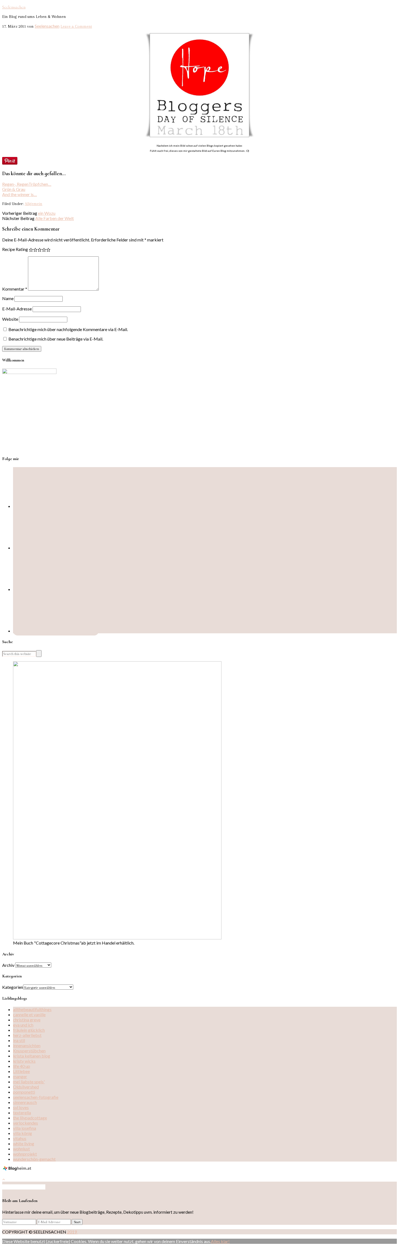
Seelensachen (14, 7)
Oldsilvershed (26, 1086)
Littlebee (21, 1071)
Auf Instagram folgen (25, 1187)
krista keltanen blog (31, 1055)
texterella (22, 1112)
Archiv (8, 965)
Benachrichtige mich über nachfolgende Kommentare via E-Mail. (68, 329)
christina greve (26, 1019)
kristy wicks (24, 1060)
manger (20, 1076)
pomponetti (24, 1091)
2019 (72, 1231)
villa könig (22, 1133)
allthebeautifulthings (32, 1009)
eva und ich (23, 1024)
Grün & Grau (13, 189)
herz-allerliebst (27, 1035)
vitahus (19, 1138)
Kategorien (12, 987)
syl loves (21, 1107)
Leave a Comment (76, 26)
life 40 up (21, 1066)
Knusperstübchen (29, 1050)
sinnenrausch (25, 1102)
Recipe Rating (15, 249)
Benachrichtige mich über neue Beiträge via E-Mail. (55, 338)
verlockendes (25, 1122)
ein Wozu (46, 213)
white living (23, 1143)
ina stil (19, 1040)
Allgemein (33, 203)
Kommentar (14, 288)
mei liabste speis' (29, 1081)
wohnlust (21, 1148)
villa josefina (24, 1128)
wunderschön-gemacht (34, 1159)
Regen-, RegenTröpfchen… (26, 184)
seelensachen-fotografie (35, 1097)
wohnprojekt (25, 1153)
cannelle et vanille (29, 1014)
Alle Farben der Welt (54, 218)
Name (8, 298)
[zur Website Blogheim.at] (17, 1169)
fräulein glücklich (29, 1030)
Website (10, 319)
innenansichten (26, 1045)
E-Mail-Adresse (17, 308)
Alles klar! (220, 1241)
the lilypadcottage (30, 1117)
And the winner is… (19, 194)
